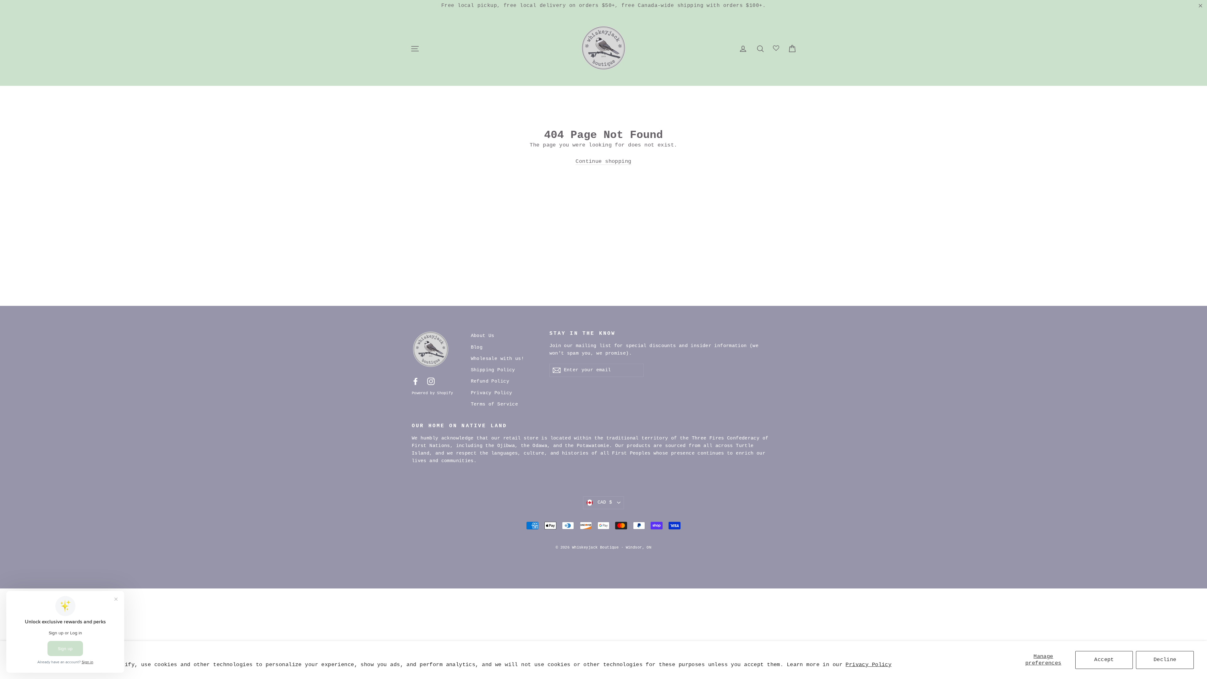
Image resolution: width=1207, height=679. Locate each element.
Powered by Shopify (432, 393)
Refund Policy (490, 381)
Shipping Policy (493, 370)
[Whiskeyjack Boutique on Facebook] (415, 381)
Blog (477, 347)
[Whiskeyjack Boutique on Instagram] (431, 381)
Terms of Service (494, 404)
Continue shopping (603, 161)
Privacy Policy (868, 665)
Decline (1165, 660)
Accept (1104, 660)
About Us (482, 336)
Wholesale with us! (497, 359)
